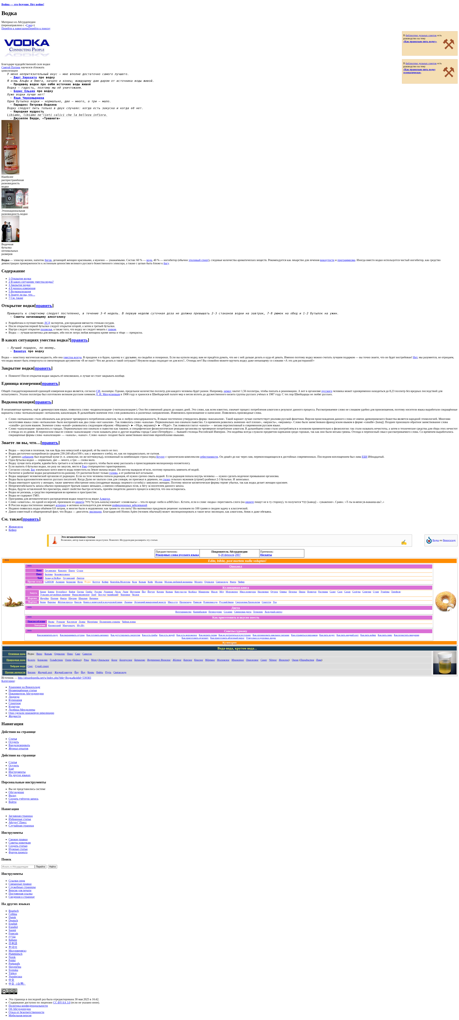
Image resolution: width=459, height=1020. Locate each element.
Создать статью (18, 845)
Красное (62, 570)
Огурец (274, 591)
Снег (30, 666)
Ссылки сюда (17, 880)
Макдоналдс (69, 625)
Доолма (98, 591)
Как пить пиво (385, 635)
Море (94, 659)
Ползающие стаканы (110, 621)
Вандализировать (19, 745)
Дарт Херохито (25, 77)
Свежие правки (18, 839)
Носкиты (266, 554)
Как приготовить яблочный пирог (227, 638)
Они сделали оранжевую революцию (31, 712)
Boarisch (14, 910)
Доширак (108, 591)
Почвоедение (215, 611)
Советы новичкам (20, 842)
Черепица (125, 594)
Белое (114, 659)
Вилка (51, 621)
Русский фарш (226, 602)
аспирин (61, 505)
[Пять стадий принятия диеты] (13, 606)
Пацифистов (307, 659)
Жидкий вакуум (63, 672)
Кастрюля (72, 621)
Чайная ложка (129, 621)
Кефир (12, 529)
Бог (33, 469)
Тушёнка (385, 591)
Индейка (44, 598)
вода (149, 260)
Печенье (293, 591)
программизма (346, 260)
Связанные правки (20, 883)
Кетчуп (96, 581)
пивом (112, 329)
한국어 (13, 947)
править (44, 305)
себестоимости (209, 456)
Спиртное (15, 703)
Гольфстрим (56, 659)
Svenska (13, 970)
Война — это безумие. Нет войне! (22, 4)
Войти (12, 801)
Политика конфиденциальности (28, 1005)
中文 (11, 979)
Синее (264, 659)
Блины (51, 591)
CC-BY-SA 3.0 (61, 1002)
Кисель (78, 602)
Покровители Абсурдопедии (26, 693)
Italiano (13, 939)
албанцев (28, 456)
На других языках (19, 775)
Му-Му (80, 625)
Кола (134, 581)
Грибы (89, 591)
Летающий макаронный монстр (150, 602)
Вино (39, 570)
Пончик (54, 598)
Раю (84, 466)
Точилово (258, 611)
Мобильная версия (20, 1015)
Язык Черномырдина (29, 98)
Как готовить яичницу (97, 635)
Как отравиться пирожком (304, 635)
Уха (275, 602)
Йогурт (151, 591)
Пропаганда (185, 602)
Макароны (203, 591)
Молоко (159, 581)
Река (86, 659)
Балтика (49, 574)
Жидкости (15, 716)
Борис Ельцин (24, 91)
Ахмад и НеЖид (53, 578)
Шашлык (83, 598)
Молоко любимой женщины (178, 581)
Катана (160, 591)
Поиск (6, 859)
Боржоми (71, 581)
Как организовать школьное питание (271, 635)
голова (113, 472)
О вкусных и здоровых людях (261, 638)
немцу (227, 391)
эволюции (95, 511)
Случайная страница (21, 825)
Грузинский (69, 578)
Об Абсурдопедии (20, 1008)
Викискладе (449, 540)
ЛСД (47, 322)
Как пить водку (327, 635)
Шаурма (72, 598)
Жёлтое (177, 659)
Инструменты (17, 771)
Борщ (43, 602)
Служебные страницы (22, 887)
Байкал (77, 659)
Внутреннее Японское (159, 659)
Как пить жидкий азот (348, 635)
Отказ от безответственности (26, 1012)
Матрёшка (92, 621)
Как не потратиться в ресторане (235, 635)
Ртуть (108, 672)
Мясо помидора (248, 591)
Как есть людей (167, 635)
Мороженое (232, 591)
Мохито (198, 581)
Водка (435, 540)
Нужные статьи (18, 849)
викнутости (327, 260)
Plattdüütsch (15, 953)
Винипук (20, 351)
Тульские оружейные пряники (55, 594)
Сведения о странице (22, 896)
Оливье (283, 591)
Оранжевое (252, 659)
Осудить (14, 742)
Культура (14, 706)
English (13, 923)
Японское (284, 659)
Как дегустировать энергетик (125, 635)
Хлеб (93, 594)
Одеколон (209, 581)
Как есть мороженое (186, 635)
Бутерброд (61, 591)
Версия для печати (20, 890)
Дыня (125, 591)
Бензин (32, 672)
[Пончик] (445, 611)
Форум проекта (18, 852)
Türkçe (13, 973)
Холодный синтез (273, 611)
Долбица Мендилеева (22, 709)
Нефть (99, 672)
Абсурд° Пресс (18, 822)
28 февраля (227, 554)
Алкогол (105, 498)
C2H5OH (49, 581)
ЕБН (364, 456)
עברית (12, 936)
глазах (166, 479)
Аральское (103, 659)
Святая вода (222, 581)
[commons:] (429, 542)
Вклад (12, 795)
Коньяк (142, 581)
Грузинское (50, 570)
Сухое (80, 570)
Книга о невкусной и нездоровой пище (102, 602)
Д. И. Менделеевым (108, 394)
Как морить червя (208, 635)
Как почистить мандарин (406, 635)
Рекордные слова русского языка (177, 554)
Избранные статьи (20, 819)
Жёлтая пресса (65, 602)
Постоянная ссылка (20, 893)
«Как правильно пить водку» (420, 41)
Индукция (135, 591)
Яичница (93, 598)
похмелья (46, 329)
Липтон (80, 578)
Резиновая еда (210, 602)
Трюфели (396, 591)
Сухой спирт (42, 666)
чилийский (112, 594)
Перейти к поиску (39, 28)
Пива (318, 659)
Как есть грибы (149, 635)
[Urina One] (444, 673)
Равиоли (197, 602)
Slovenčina (15, 966)
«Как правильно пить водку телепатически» (419, 71)
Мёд (221, 591)
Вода (80, 581)
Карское (187, 659)
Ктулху (160, 456)
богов (48, 260)
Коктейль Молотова (120, 581)
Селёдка (356, 591)
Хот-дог (102, 594)
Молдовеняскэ (17, 950)
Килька (169, 591)
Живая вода (16, 526)
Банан (43, 591)
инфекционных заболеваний (129, 505)
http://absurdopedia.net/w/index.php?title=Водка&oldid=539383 (54, 677)
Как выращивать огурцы (72, 635)
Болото (31, 659)
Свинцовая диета (242, 611)
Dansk (12, 917)
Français (13, 933)
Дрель (118, 591)
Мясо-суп (173, 602)
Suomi (12, 930)
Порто (71, 570)
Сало (339, 591)
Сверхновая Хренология (247, 602)
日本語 (13, 943)
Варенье (52, 602)
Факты (63, 598)
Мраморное (237, 659)
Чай (39, 577)
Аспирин (60, 581)
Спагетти (266, 602)
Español (13, 926)
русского (326, 391)
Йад (144, 591)
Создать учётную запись (23, 798)
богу (166, 263)
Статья (13, 738)
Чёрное (273, 659)
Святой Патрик (10, 67)
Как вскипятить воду (47, 635)
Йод (83, 672)
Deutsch (13, 920)
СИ (98, 391)
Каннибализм (200, 611)
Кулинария (15, 700)
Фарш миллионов (80, 594)
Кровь (90, 672)
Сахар (347, 591)
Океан (295, 659)
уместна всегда (72, 357)
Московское (223, 659)
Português (14, 963)
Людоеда (14, 696)
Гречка (80, 591)
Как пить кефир (368, 635)
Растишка (323, 591)
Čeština (13, 914)
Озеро (68, 659)
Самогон (87, 653)
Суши (376, 591)
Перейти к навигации (14, 28)
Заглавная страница (21, 815)
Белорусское (125, 659)
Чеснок (135, 594)
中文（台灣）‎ (17, 983)
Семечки (366, 591)
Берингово (139, 659)
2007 (238, 554)
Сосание (228, 611)
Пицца (302, 591)
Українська (15, 976)
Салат (333, 591)
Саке (29, 25)
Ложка (82, 621)
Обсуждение (16, 792)
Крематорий (54, 625)
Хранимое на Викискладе (24, 687)
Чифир (241, 581)
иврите (249, 501)
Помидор (311, 591)
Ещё (11, 768)
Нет (415, 357)
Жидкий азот (45, 672)
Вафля (72, 591)
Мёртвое (210, 659)
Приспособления (36, 621)
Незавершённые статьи (23, 690)
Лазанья (128, 602)
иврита (79, 501)
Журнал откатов (18, 748)
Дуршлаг (60, 621)
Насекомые (263, 591)
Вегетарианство (183, 611)
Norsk (12, 957)
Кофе (150, 581)
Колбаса (192, 591)
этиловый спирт (199, 260)
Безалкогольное (62, 574)
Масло (214, 591)
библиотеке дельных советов (421, 35)
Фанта (233, 581)
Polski (12, 960)
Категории (8, 681)
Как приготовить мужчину (195, 638)
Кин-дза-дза (181, 591)
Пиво (39, 574)
